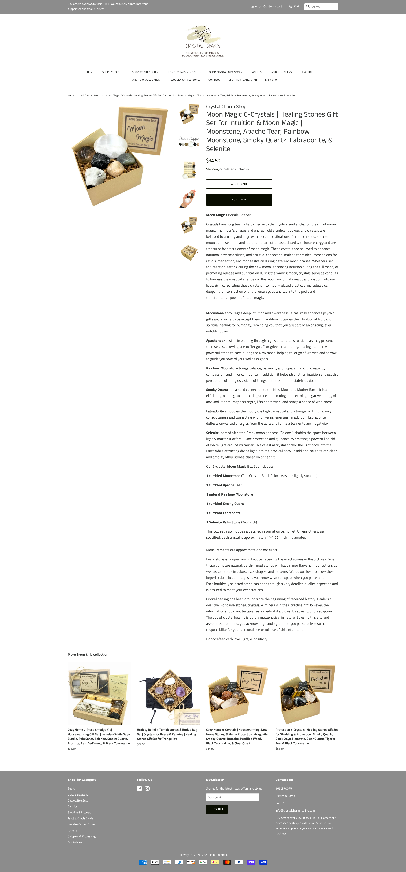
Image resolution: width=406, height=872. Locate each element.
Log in (253, 6)
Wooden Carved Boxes (185, 80)
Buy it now (239, 200)
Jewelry (307, 72)
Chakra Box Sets (78, 800)
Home (90, 72)
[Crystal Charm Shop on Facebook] (139, 789)
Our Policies (75, 842)
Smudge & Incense (281, 72)
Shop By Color (112, 72)
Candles (256, 72)
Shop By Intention (144, 72)
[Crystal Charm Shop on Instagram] (147, 789)
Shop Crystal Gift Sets (225, 72)
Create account (272, 6)
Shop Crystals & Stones (183, 72)
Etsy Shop (271, 80)
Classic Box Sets (78, 794)
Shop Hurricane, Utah (243, 80)
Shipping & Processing (82, 836)
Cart (296, 6)
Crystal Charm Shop (214, 854)
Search (72, 788)
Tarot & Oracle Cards (146, 80)
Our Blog (214, 80)
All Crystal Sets (90, 95)
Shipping (212, 169)
